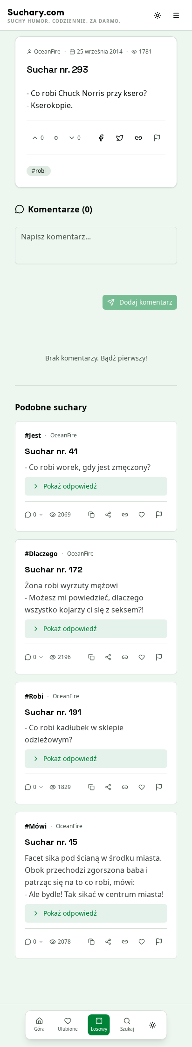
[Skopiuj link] (125, 515)
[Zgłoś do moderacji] (157, 137)
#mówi (36, 826)
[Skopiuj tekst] (91, 515)
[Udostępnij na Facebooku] (101, 137)
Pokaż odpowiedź (70, 486)
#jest (33, 435)
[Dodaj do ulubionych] (142, 515)
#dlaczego (41, 553)
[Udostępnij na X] (119, 137)
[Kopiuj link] (138, 137)
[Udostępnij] (108, 515)
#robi (34, 696)
